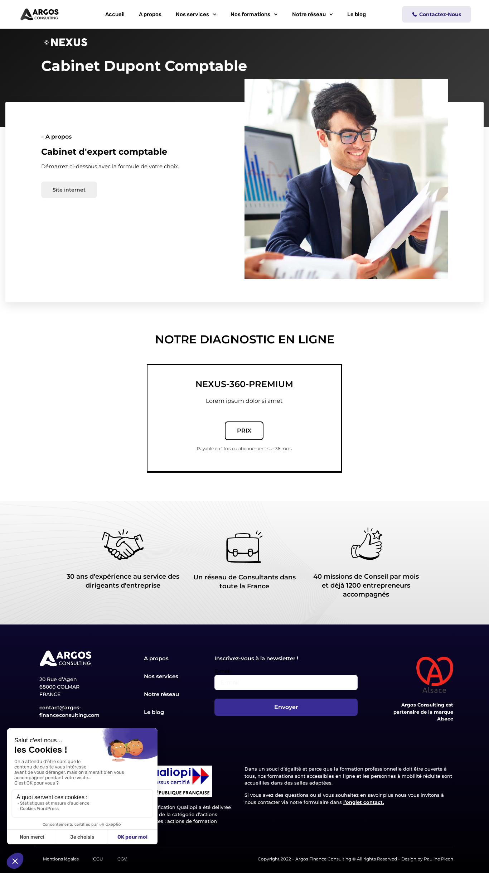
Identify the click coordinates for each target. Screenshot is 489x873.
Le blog (356, 14)
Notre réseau (309, 14)
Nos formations (250, 14)
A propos (150, 14)
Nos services (192, 14)
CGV (122, 859)
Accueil (115, 14)
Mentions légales (61, 859)
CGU (98, 859)
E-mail (222, 671)
